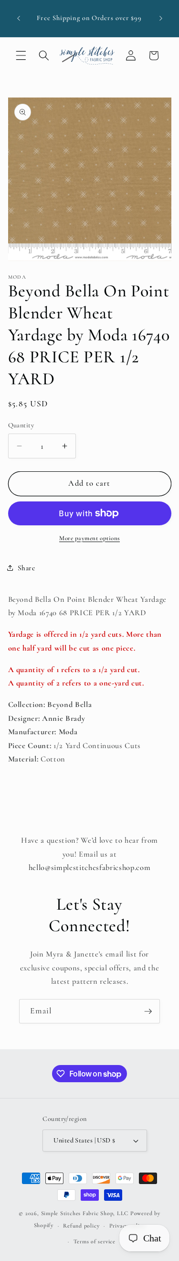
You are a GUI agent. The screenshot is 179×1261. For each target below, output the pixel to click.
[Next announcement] (160, 18)
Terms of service (95, 1241)
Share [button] (26, 568)
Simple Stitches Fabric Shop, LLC (85, 1213)
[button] (21, 55)
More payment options (89, 538)
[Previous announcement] (18, 18)
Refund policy (81, 1225)
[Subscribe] (148, 1011)
